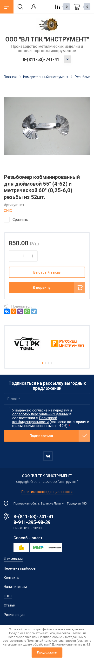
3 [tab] (48, 363)
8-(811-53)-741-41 (41, 59)
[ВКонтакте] (7, 311)
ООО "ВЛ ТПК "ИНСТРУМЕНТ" (47, 39)
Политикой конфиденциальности (34, 420)
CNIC (8, 211)
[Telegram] (34, 311)
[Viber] (20, 311)
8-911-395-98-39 (31, 522)
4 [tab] (51, 363)
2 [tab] (45, 363)
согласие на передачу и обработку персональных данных (42, 412)
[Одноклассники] (13, 311)
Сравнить (20, 219)
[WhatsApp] (27, 311)
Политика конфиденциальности (47, 492)
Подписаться (41, 436)
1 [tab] (42, 363)
